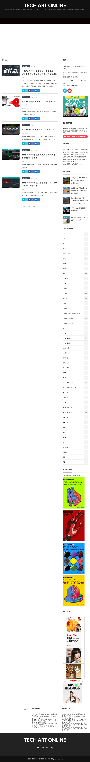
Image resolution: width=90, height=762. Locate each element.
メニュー (2, 15)
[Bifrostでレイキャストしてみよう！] (11, 129)
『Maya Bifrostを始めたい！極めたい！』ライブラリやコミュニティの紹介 (39, 72)
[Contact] (47, 747)
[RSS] (52, 747)
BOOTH (64, 475)
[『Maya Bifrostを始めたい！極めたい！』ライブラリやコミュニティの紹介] (11, 70)
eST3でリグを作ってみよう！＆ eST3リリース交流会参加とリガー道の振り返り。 (74, 720)
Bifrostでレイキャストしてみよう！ (38, 129)
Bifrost (25, 66)
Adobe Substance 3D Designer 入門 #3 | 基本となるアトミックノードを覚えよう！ (74, 724)
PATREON (65, 128)
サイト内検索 (87, 15)
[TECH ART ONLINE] (45, 5)
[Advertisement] (45, 40)
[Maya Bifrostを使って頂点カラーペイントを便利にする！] (11, 154)
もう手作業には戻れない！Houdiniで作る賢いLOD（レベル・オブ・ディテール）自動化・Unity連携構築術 (44, 721)
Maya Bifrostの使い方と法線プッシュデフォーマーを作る (39, 184)
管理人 (71, 715)
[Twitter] (65, 90)
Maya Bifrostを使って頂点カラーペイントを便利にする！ (39, 156)
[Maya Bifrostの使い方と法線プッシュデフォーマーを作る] (11, 182)
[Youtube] (69, 90)
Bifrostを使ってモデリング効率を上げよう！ (39, 103)
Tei (65, 730)
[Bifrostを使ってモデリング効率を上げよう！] (11, 101)
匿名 (70, 718)
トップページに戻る (31, 206)
